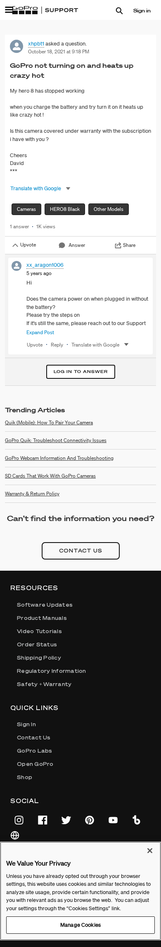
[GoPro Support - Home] (45, 10)
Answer (77, 245)
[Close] (150, 851)
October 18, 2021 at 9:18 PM (58, 51)
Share (129, 245)
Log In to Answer (81, 371)
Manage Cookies (80, 924)
